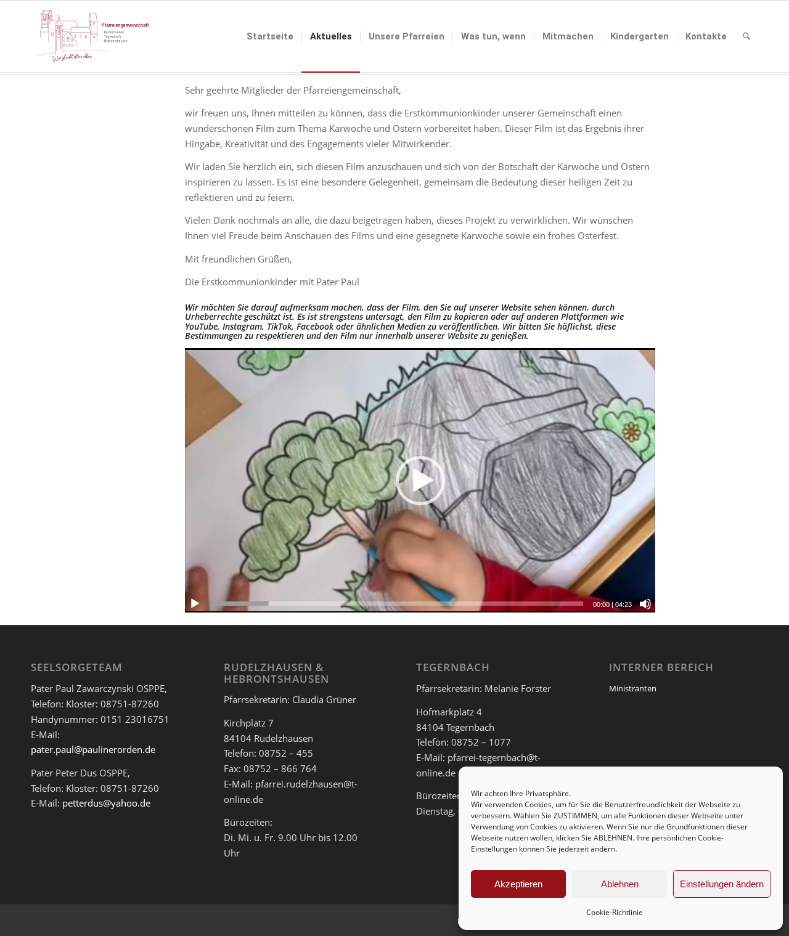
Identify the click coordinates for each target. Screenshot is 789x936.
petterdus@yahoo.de (106, 803)
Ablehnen (620, 884)
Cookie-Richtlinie (614, 912)
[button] (420, 480)
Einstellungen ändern (722, 884)
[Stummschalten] (645, 604)
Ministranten (632, 688)
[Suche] (746, 36)
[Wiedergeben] (195, 604)
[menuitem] (270, 36)
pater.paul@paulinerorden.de (93, 749)
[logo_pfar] (93, 36)
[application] (420, 480)
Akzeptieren (518, 884)
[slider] (397, 603)
